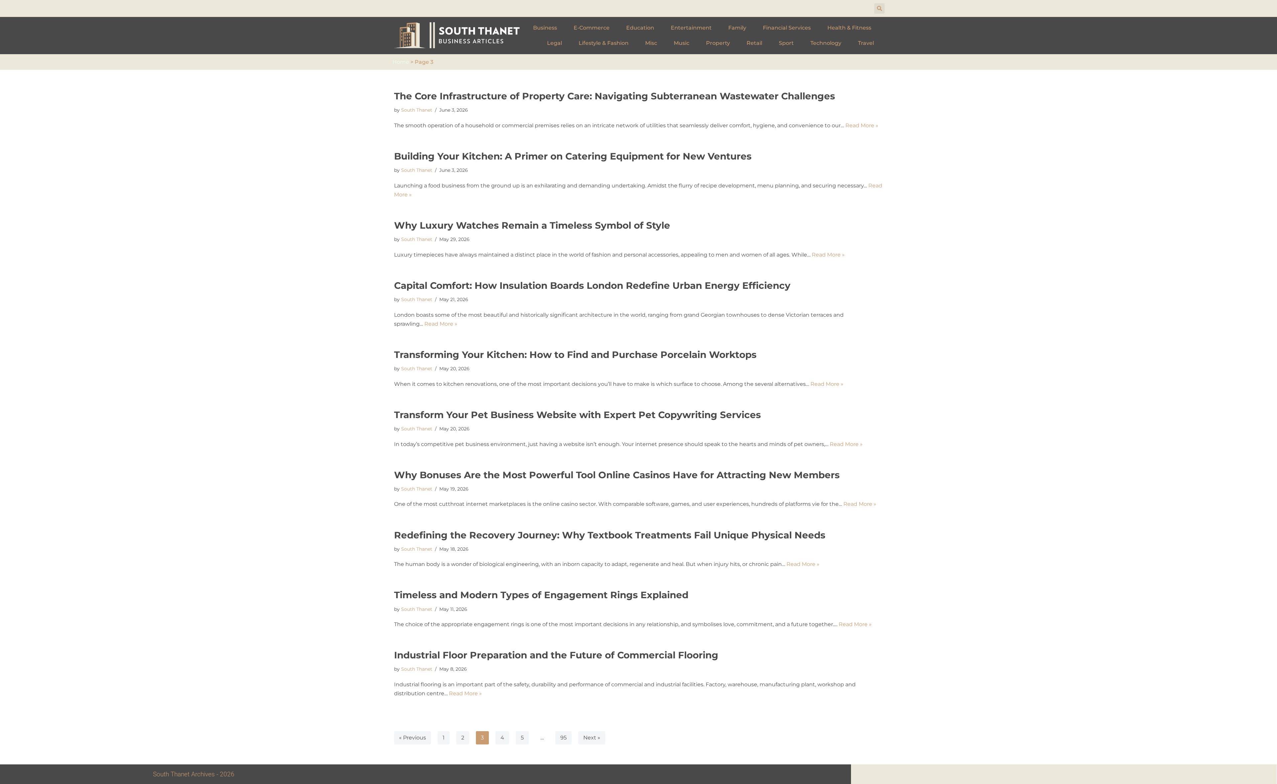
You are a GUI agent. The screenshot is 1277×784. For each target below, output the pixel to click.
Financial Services (787, 28)
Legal (554, 43)
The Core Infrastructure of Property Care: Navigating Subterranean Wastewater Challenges (614, 96)
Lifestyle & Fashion (604, 43)
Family (737, 28)
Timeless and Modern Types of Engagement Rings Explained (541, 595)
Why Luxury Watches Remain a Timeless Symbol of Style (532, 225)
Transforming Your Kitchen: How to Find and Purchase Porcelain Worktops (575, 354)
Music (681, 43)
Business (545, 28)
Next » (591, 737)
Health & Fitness (849, 28)
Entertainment (691, 28)
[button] (879, 8)
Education (640, 28)
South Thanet (416, 110)
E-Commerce (592, 28)
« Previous (412, 737)
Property (718, 43)
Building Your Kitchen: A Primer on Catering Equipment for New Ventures (573, 156)
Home (400, 62)
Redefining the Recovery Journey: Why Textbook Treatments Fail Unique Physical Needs (609, 535)
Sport (786, 43)
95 (563, 737)
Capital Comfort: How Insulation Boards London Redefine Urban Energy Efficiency (592, 285)
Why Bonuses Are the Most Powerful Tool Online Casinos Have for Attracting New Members (617, 475)
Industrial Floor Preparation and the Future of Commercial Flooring (556, 655)
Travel (866, 43)
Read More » (861, 125)
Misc (651, 43)
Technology (825, 43)
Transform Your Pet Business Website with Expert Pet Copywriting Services (577, 414)
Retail (754, 43)
